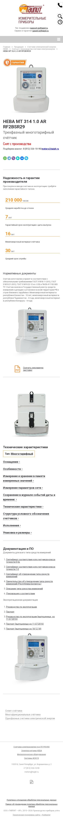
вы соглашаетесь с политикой (21, 803)
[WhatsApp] (5, 158)
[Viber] (13, 158)
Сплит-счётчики (13, 710)
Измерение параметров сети (22, 487)
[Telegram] (9, 158)
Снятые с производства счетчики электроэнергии (33, 49)
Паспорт (10, 612)
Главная (6, 47)
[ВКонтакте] (22, 158)
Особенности (12, 469)
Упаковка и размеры (16, 532)
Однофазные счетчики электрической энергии (30, 718)
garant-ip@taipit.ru (40, 31)
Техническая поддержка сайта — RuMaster (31, 815)
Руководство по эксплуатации (21, 607)
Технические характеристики (22, 506)
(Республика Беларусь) (29, 584)
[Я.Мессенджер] (18, 158)
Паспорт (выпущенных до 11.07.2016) (25, 624)
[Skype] (26, 158)
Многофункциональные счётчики (23, 714)
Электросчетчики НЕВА (31, 751)
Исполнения (11, 525)
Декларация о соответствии (20, 593)
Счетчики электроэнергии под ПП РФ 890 (31, 747)
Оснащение (10, 461)
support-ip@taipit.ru (39, 28)
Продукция (19, 47)
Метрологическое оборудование (31, 754)
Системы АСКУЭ (31, 758)
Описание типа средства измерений (24, 588)
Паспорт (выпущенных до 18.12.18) (23, 629)
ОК (44, 803)
